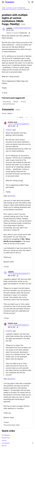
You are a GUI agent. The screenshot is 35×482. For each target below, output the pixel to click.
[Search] (29, 2)
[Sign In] (32, 2)
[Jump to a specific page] (31, 117)
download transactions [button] (9, 104)
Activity (4, 440)
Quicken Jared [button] (12, 122)
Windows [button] (15, 101)
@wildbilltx (11, 196)
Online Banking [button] (7, 101)
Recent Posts (6, 438)
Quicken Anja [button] (23, 33)
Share (4, 93)
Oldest (9, 113)
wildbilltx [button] (9, 28)
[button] (4, 29)
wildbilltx (9, 130)
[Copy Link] (29, 33)
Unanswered (17, 443)
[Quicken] (9, 2)
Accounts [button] (23, 101)
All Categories (6, 435)
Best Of (4, 445)
